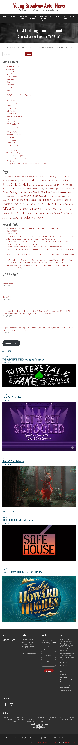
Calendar (10, 85)
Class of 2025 (11, 231)
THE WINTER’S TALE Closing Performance (23, 359)
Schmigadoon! (11, 140)
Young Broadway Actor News (39, 5)
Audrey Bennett (40, 176)
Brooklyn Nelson (50, 180)
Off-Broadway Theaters (15, 124)
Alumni (58, 16)
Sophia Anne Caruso (63, 213)
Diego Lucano (7, 189)
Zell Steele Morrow (28, 217)
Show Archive (11, 142)
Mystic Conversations (15, 121)
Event (8, 92)
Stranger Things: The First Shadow (19, 145)
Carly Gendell (19, 184)
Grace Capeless (16, 196)
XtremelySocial (70, 742)
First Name (48, 655)
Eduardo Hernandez (22, 188)
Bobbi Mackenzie (10, 180)
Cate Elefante (34, 185)
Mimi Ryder (52, 204)
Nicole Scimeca (65, 204)
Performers (13, 16)
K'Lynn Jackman (16, 199)
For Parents (11, 98)
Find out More (6, 363)
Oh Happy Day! (12, 127)
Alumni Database (13, 71)
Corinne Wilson (47, 185)
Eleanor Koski (37, 188)
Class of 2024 (11, 233)
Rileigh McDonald (61, 209)
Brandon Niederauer (30, 180)
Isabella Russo (30, 195)
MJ (7, 119)
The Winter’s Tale (13, 153)
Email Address (48, 649)
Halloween (10, 100)
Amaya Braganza (26, 177)
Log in (8, 166)
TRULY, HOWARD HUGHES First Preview (22, 572)
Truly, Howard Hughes (15, 155)
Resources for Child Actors (43, 18)
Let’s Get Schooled (11, 397)
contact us (23, 721)
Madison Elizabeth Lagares (56, 199)
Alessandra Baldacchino (11, 177)
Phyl (8, 129)
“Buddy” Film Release (13, 461)
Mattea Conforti (13, 204)
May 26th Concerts (14, 116)
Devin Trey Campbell (63, 184)
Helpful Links (11, 103)
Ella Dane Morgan (51, 189)
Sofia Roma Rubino (43, 212)
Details (9, 90)
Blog (51, 16)
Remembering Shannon (15, 134)
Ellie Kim (64, 188)
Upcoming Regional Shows (16, 158)
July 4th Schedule (33, 17)
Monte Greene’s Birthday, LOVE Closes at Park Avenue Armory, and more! (35, 247)
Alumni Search (11, 77)
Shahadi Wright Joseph (19, 212)
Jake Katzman (45, 196)
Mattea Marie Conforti (35, 204)
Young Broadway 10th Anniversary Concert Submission (27, 163)
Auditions (10, 79)
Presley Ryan (46, 209)
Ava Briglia (53, 176)
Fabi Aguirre (15, 192)
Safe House (10, 137)
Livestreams (11, 113)
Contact (73, 16)
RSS (55, 738)
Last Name (48, 662)
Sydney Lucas (7, 218)
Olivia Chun (10, 208)
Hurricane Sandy (12, 108)
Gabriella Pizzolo (31, 192)
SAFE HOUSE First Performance (18, 520)
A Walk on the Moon (14, 66)
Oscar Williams (30, 208)
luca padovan (33, 199)
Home (4, 16)
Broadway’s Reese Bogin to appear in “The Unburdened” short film (32, 228)
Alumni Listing (12, 74)
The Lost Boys (12, 150)
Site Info (65, 17)
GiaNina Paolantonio (52, 192)
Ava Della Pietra (66, 176)
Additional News (11, 343)
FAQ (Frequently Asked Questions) (20, 95)
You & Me (10, 161)
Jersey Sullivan (57, 196)
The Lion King (11, 148)
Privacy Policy (12, 132)
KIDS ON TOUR (9, 640)
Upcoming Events (23, 17)
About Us (10, 69)
